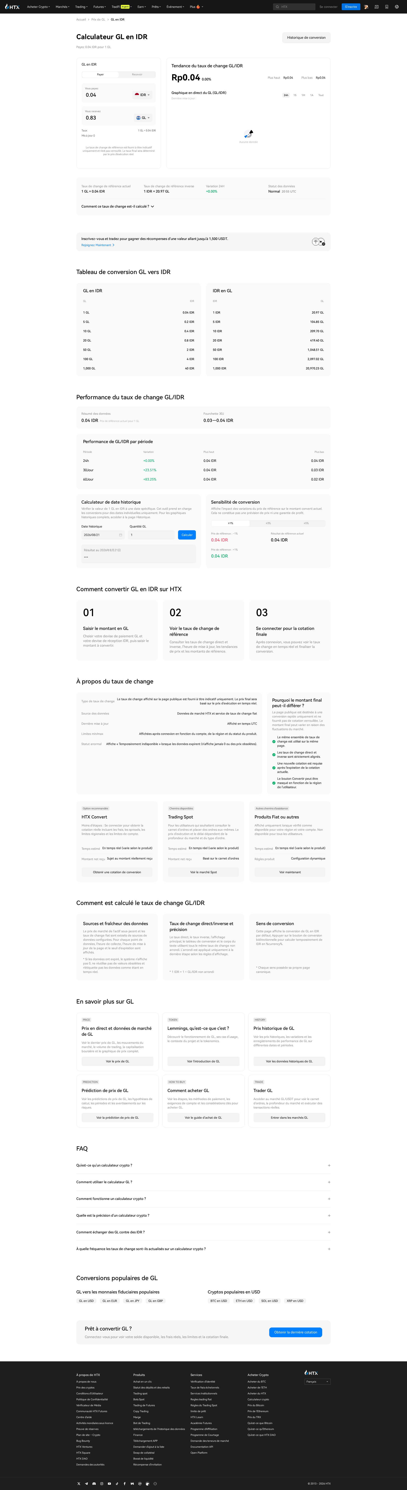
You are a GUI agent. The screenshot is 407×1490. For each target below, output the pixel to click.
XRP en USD (295, 1301)
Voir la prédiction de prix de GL (117, 1117)
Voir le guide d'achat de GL (203, 1117)
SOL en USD (269, 1301)
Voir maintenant (290, 872)
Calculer (187, 535)
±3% (268, 523)
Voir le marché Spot (203, 872)
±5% (306, 523)
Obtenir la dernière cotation (295, 1332)
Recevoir (137, 74)
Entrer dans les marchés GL (289, 1117)
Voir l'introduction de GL (203, 1061)
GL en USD (86, 1301)
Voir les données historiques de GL (289, 1061)
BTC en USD (218, 1301)
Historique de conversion (306, 38)
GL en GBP (155, 1301)
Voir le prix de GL (117, 1061)
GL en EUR (110, 1301)
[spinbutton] (107, 95)
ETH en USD (244, 1301)
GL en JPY (132, 1301)
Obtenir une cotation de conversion (117, 872)
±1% (230, 523)
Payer (100, 74)
